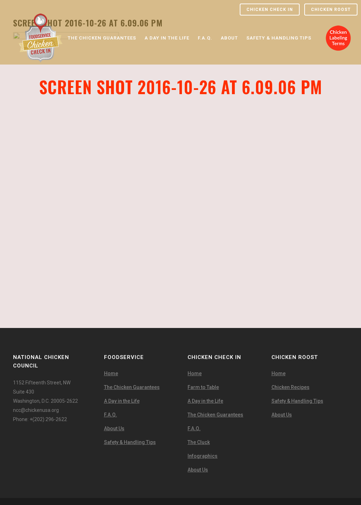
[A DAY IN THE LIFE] (167, 18)
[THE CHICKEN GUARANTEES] (101, 18)
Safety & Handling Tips (130, 442)
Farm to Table (203, 387)
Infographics (203, 456)
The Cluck (199, 442)
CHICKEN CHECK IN (269, 9)
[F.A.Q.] (205, 18)
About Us (114, 428)
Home (111, 373)
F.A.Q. (110, 415)
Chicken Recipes (290, 387)
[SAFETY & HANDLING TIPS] (279, 18)
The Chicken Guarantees (132, 387)
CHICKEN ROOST (331, 9)
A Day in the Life (122, 401)
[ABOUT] (229, 18)
